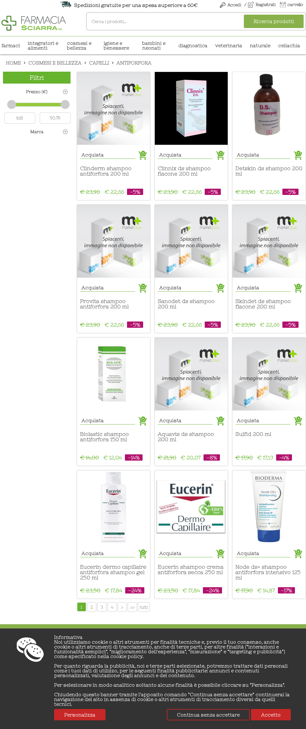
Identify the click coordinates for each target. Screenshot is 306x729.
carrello (295, 4)
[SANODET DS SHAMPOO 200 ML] (191, 241)
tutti (144, 607)
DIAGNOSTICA (192, 45)
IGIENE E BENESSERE (116, 45)
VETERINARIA (228, 45)
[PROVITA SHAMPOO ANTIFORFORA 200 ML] (113, 241)
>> (132, 607)
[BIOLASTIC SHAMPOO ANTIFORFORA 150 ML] (113, 374)
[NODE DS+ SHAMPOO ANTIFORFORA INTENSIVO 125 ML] (268, 506)
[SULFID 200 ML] (268, 374)
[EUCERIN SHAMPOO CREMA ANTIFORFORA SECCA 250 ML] (191, 506)
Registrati (265, 4)
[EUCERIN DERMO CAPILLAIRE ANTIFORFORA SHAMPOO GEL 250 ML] (113, 506)
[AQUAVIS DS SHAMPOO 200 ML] (191, 374)
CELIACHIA (289, 45)
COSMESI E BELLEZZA (79, 45)
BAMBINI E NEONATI (154, 45)
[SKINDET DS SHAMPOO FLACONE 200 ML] (268, 241)
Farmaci (10, 45)
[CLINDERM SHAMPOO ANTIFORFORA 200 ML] (113, 108)
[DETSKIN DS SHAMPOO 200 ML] (268, 108)
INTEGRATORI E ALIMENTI (43, 45)
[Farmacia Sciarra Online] (33, 22)
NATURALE (260, 45)
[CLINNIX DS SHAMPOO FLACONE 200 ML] (191, 108)
